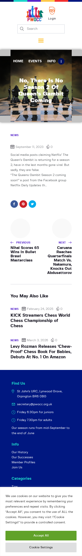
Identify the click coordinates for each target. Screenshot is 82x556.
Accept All (41, 535)
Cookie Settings (41, 547)
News (14, 135)
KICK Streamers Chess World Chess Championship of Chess (40, 320)
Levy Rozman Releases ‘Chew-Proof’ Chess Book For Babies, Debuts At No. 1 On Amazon (41, 352)
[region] (41, 521)
